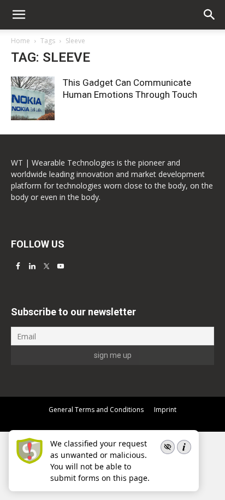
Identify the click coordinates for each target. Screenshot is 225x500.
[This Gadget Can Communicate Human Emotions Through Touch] (33, 98)
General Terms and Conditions (96, 409)
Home (20, 40)
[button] (209, 15)
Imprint (165, 409)
